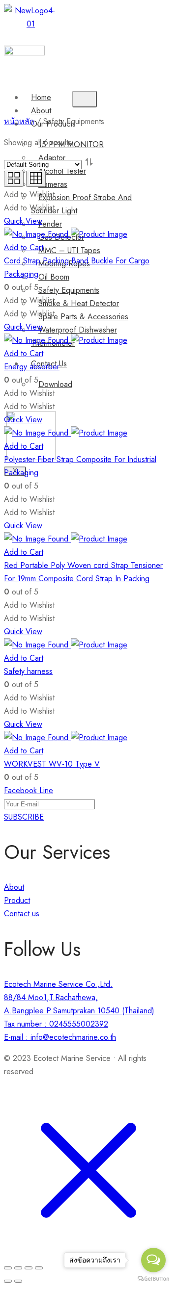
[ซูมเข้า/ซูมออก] (39, 1267)
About (41, 110)
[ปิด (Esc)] (8, 1267)
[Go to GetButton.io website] (153, 1279)
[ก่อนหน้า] (8, 1281)
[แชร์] (18, 1267)
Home (41, 97)
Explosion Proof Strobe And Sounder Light (81, 204)
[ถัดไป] (18, 1281)
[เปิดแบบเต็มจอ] (28, 1267)
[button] (50, 38)
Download (55, 384)
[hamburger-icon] (84, 99)
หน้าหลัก (19, 121)
